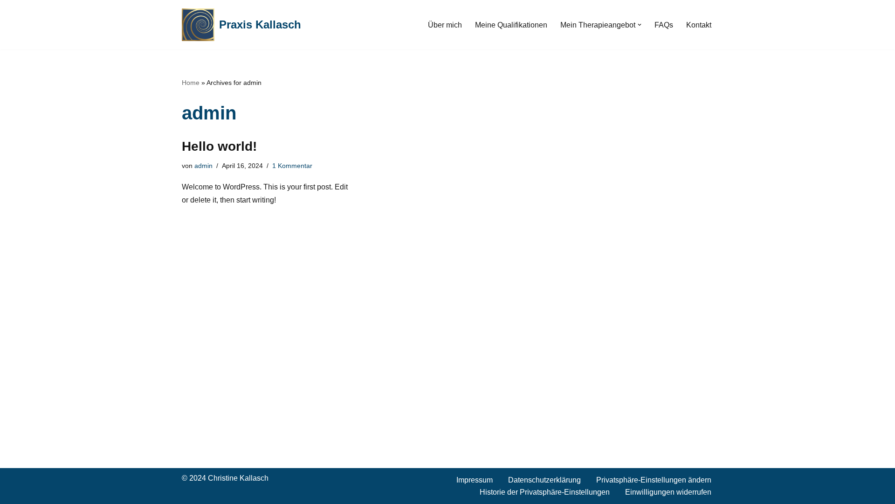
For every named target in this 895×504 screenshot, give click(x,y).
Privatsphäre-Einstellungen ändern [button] (653, 480)
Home (191, 82)
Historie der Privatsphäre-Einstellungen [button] (545, 492)
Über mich (445, 25)
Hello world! (219, 146)
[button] (639, 25)
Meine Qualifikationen (511, 25)
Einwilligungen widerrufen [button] (668, 492)
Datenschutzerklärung (544, 480)
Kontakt (698, 25)
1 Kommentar (292, 165)
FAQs (663, 25)
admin (203, 165)
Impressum (474, 480)
